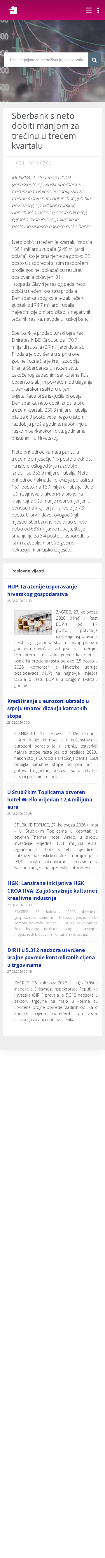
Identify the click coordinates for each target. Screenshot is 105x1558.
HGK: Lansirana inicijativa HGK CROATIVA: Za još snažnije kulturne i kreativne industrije (52, 890)
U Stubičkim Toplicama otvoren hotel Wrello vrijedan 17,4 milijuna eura (49, 799)
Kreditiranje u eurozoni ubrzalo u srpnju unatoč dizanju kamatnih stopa (48, 708)
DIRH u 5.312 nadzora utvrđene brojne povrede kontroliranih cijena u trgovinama (51, 957)
